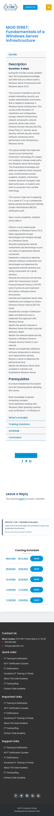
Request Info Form (26, 455)
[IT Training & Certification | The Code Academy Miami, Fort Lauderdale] (10, 7)
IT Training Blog (11, 683)
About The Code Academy (16, 678)
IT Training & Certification (15, 658)
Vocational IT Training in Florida (19, 673)
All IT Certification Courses (16, 663)
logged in (22, 499)
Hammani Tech (34, 811)
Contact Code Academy (15, 688)
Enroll (36, 559)
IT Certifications (11, 668)
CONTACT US (30, 7)
